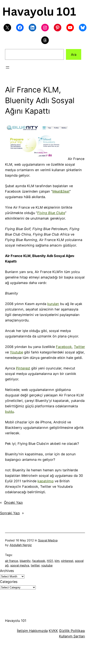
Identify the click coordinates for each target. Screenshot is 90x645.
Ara (73, 54)
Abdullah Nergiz (21, 545)
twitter (35, 565)
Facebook (64, 347)
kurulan (53, 304)
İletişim (22, 631)
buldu (9, 411)
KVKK (53, 631)
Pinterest (23, 368)
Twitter (79, 347)
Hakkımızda (38, 631)
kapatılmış (45, 481)
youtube (47, 565)
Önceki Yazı (13, 502)
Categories (8, 582)
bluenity (25, 560)
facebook (38, 560)
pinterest (67, 560)
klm (57, 560)
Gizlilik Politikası (72, 631)
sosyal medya (19, 565)
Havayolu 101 (15, 620)
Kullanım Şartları (72, 636)
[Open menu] (7, 67)
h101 (50, 560)
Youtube (16, 352)
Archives (7, 571)
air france (11, 560)
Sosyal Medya (48, 540)
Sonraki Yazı (10, 513)
